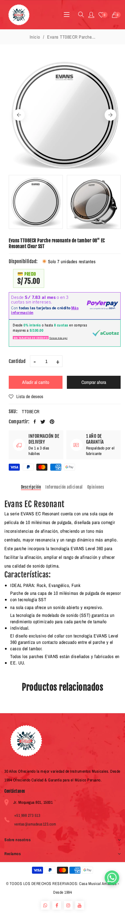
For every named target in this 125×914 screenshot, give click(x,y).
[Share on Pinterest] (52, 421)
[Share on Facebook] (35, 421)
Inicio (35, 37)
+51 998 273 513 (27, 815)
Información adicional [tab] (64, 487)
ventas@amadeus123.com (35, 824)
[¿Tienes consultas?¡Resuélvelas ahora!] (112, 877)
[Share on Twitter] (43, 421)
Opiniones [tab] (95, 487)
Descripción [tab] (31, 487)
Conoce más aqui (58, 338)
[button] (116, 15)
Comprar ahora (93, 382)
